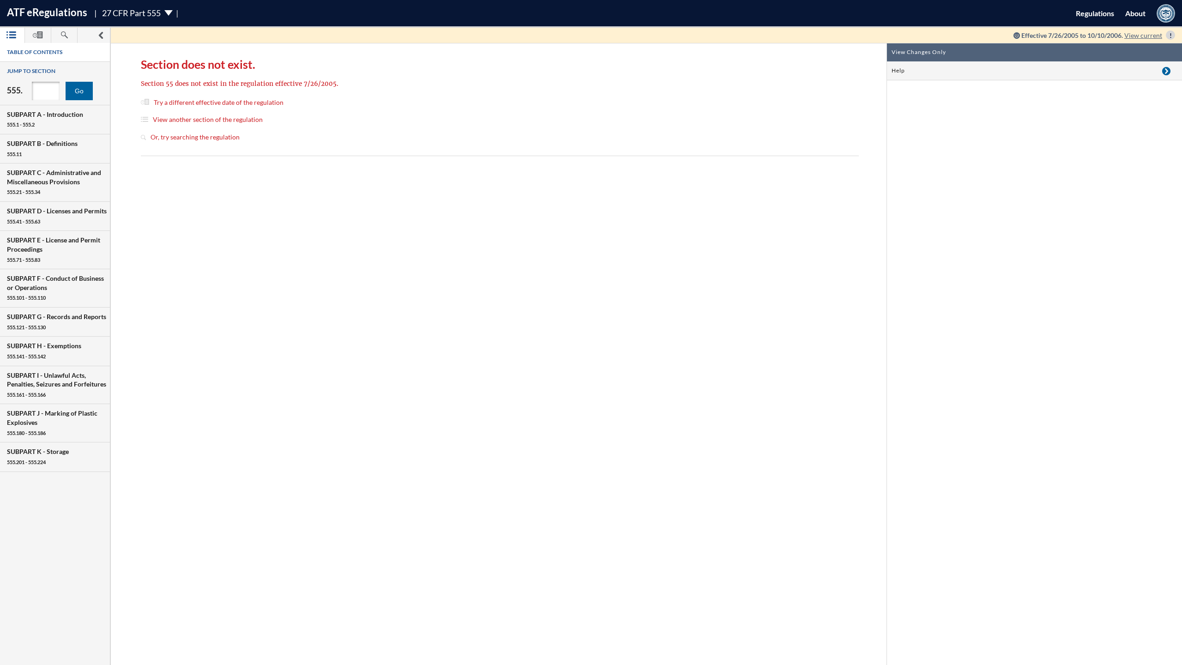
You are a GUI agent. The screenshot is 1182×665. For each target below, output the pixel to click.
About (1135, 13)
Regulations (1095, 13)
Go (79, 91)
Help (898, 70)
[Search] (64, 35)
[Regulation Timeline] (38, 35)
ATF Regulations (47, 12)
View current (1143, 35)
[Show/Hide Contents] (1166, 70)
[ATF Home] (1166, 13)
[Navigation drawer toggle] (100, 35)
